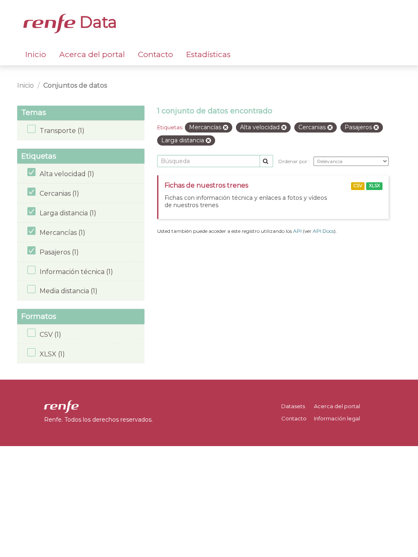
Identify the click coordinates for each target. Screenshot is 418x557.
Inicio (35, 54)
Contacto (155, 54)
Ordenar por (293, 161)
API (297, 231)
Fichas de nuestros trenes (206, 185)
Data (96, 22)
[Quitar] (225, 127)
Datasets (293, 406)
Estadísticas (208, 54)
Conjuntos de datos (75, 85)
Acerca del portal (92, 54)
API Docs (323, 231)
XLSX (374, 185)
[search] (266, 161)
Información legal (337, 418)
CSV (358, 185)
